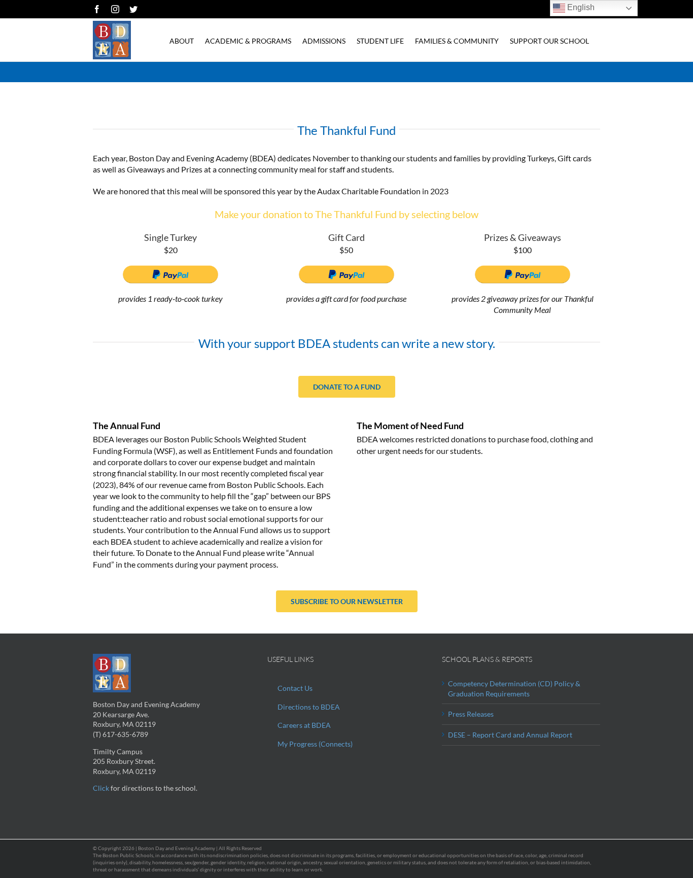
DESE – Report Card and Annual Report (510, 734)
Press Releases (471, 714)
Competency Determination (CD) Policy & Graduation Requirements (514, 688)
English (580, 7)
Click (101, 788)
